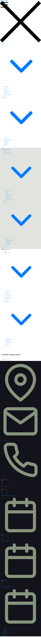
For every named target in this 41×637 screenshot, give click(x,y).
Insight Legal (6, 89)
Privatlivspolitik (4, 635)
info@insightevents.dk (5, 440)
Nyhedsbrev (6, 144)
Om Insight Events (5, 97)
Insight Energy (6, 93)
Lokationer (5, 138)
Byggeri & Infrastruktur (7, 94)
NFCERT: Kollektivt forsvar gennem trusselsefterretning (10, 495)
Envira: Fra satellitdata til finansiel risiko (8, 541)
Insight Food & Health (7, 91)
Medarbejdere (6, 141)
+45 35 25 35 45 (4, 479)
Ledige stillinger (8, 243)
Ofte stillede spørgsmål (7, 139)
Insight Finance (6, 86)
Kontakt (3, 146)
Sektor (3, 46)
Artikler (3, 96)
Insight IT (5, 88)
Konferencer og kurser (5, 44)
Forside (3, 43)
